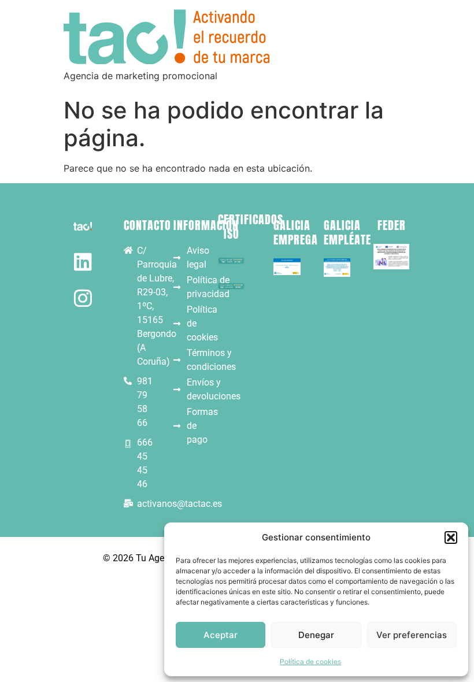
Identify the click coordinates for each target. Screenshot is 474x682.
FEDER (391, 225)
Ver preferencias (411, 634)
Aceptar (220, 634)
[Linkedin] (83, 261)
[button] (451, 537)
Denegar (316, 634)
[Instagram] (83, 298)
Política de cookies (310, 661)
